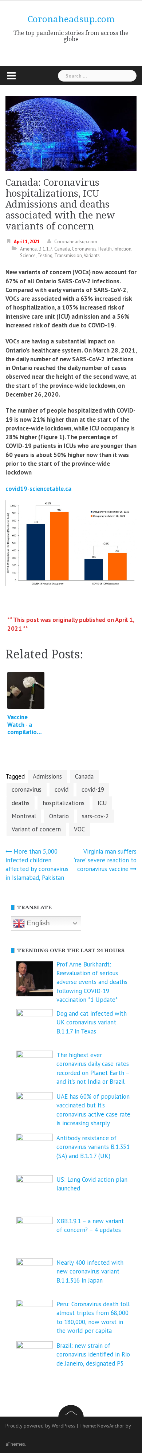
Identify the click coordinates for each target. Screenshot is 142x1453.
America (28, 249)
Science (28, 255)
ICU (102, 803)
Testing (45, 255)
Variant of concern (36, 829)
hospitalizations (63, 803)
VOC (79, 829)
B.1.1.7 (45, 249)
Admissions (47, 776)
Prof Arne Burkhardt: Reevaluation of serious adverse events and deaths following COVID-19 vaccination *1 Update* (91, 982)
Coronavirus (84, 249)
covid (61, 789)
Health (105, 249)
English (37, 923)
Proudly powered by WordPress (40, 1425)
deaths (20, 803)
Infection (122, 249)
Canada (62, 249)
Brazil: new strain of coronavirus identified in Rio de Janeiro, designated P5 (93, 1354)
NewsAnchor (110, 1425)
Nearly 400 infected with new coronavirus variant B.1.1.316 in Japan (89, 1271)
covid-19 (93, 789)
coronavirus (27, 789)
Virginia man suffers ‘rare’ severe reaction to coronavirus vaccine (105, 860)
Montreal (24, 816)
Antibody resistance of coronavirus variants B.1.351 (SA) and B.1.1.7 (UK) (93, 1147)
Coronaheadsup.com (71, 19)
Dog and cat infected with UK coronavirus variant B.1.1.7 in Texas (91, 1022)
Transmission (68, 255)
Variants (92, 255)
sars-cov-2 (95, 816)
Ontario (59, 816)
